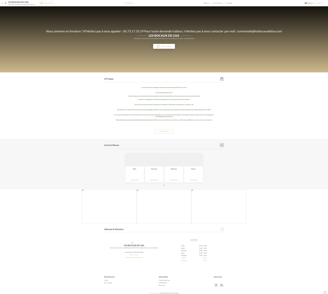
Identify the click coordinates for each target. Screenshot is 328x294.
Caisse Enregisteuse (154, 293)
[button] (164, 185)
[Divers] (193, 159)
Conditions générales (164, 280)
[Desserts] (154, 159)
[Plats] (134, 159)
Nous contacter (108, 283)
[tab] (194, 240)
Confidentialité (163, 283)
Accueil (106, 280)
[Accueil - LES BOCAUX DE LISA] (5, 3)
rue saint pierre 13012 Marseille (134, 252)
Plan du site (162, 285)
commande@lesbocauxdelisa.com (164, 116)
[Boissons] (174, 159)
